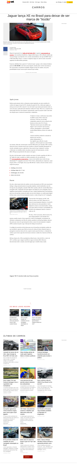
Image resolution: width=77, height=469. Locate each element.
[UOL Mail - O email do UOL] (60, 2)
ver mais (27, 456)
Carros (38, 7)
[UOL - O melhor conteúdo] (10, 2)
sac (57, 2)
